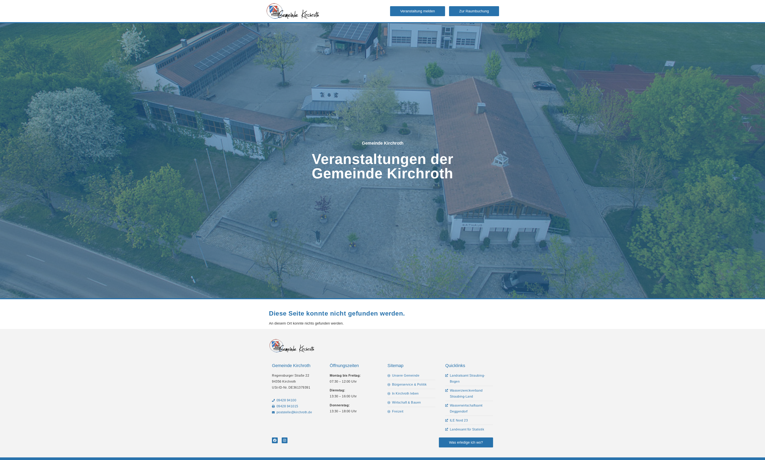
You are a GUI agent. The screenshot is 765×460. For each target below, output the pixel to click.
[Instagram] (284, 440)
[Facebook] (275, 440)
